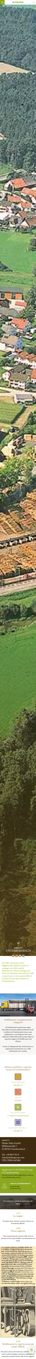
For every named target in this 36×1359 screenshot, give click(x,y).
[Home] (18, 2)
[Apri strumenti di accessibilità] (31, 1349)
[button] (2, 2)
